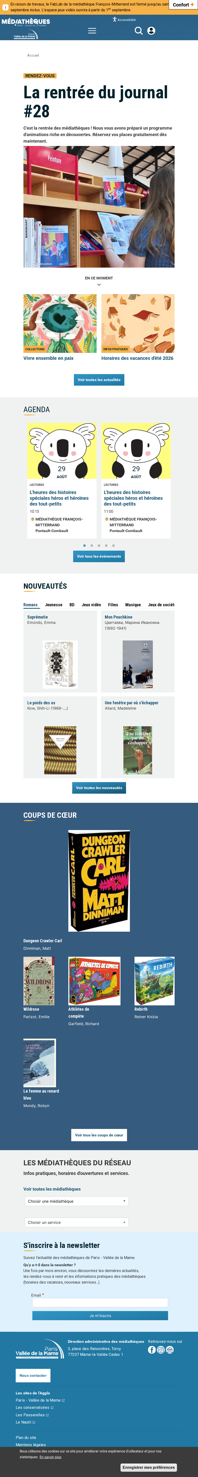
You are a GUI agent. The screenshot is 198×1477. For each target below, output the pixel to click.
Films (113, 604)
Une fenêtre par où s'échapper (131, 702)
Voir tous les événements (99, 556)
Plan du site (26, 1437)
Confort (183, 4)
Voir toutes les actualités (99, 379)
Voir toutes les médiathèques (52, 1189)
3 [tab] (99, 545)
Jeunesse (53, 604)
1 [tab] (84, 545)
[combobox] (76, 1201)
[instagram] (161, 1350)
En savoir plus (50, 1457)
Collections (34, 349)
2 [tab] (91, 545)
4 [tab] (106, 545)
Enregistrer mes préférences (149, 1467)
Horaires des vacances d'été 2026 (137, 358)
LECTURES (37, 485)
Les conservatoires (33, 1407)
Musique (133, 604)
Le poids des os (41, 702)
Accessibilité (127, 19)
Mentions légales (31, 1445)
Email (36, 1295)
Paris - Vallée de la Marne (38, 1400)
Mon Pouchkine (118, 617)
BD (72, 604)
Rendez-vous (40, 75)
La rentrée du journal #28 (95, 102)
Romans (30, 604)
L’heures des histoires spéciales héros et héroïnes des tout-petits (59, 498)
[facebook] (152, 1350)
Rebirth (141, 1009)
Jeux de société (162, 604)
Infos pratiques (115, 349)
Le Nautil (23, 1422)
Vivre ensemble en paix (48, 358)
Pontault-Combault (51, 530)
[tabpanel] (99, 483)
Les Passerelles (30, 1415)
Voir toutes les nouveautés (99, 787)
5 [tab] (113, 545)
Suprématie (37, 617)
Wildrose (31, 1009)
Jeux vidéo (91, 604)
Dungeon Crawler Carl (42, 940)
